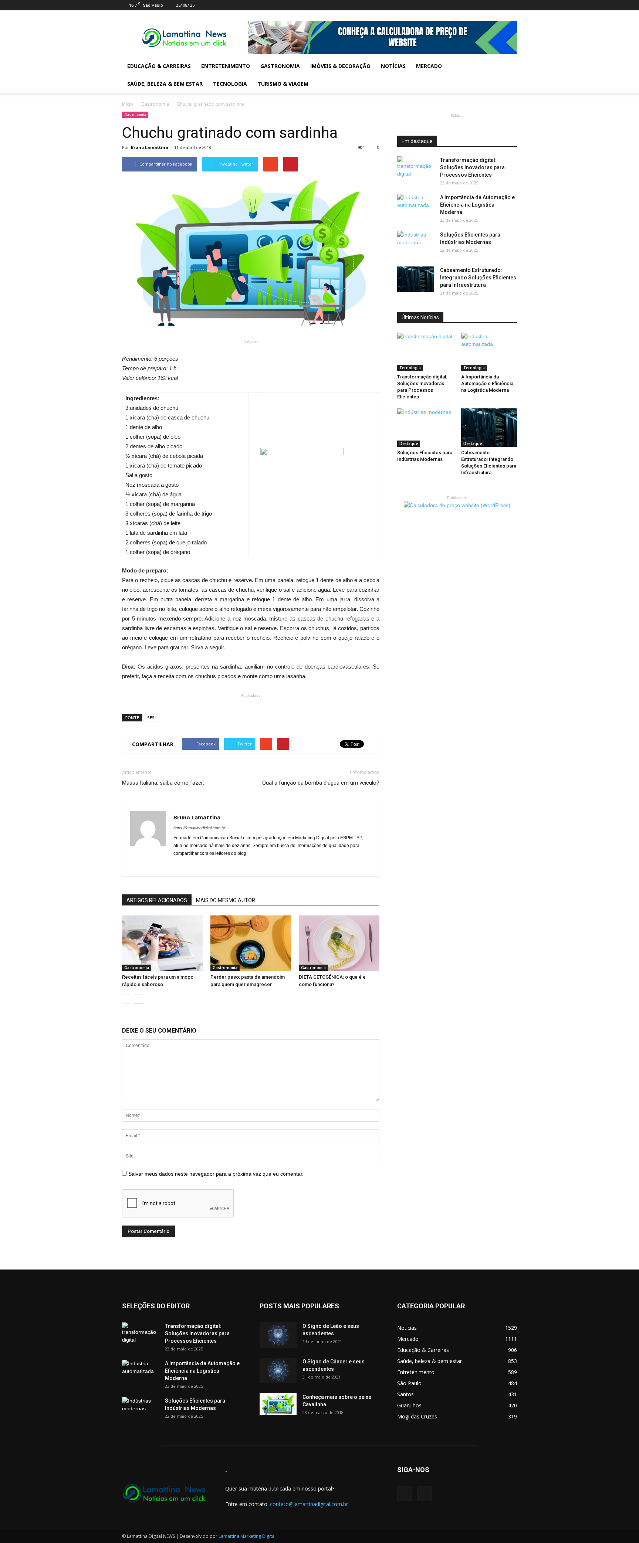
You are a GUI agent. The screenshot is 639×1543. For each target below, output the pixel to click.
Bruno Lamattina (149, 147)
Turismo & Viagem (282, 83)
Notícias (393, 65)
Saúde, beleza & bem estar (165, 83)
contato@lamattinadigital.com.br (309, 1504)
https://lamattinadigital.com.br (199, 828)
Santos (405, 1394)
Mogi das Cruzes (417, 1416)
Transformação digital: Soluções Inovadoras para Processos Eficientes (472, 167)
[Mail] (499, 5)
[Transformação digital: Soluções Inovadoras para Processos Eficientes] (415, 169)
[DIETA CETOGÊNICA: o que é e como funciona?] (339, 943)
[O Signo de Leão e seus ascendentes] (278, 1335)
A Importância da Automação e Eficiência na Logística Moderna (477, 204)
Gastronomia (280, 65)
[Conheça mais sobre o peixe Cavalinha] (278, 1404)
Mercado (429, 65)
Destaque (408, 443)
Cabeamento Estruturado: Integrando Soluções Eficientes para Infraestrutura (478, 277)
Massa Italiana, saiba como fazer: (163, 782)
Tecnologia (230, 83)
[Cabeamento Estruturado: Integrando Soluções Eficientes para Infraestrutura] (415, 279)
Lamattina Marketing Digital (247, 1536)
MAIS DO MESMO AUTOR (225, 900)
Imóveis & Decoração (340, 65)
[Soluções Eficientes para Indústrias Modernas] (415, 244)
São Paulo (409, 1383)
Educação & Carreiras (159, 65)
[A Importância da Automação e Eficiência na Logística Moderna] (415, 207)
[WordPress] (511, 5)
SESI (151, 717)
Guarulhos (409, 1405)
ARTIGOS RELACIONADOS (156, 900)
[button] (508, 75)
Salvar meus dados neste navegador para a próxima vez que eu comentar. (216, 1174)
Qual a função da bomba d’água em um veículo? (320, 782)
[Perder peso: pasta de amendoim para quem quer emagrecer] (250, 943)
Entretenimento (225, 65)
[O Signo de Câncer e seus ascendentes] (278, 1370)
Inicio (127, 104)
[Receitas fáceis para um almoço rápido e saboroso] (162, 943)
